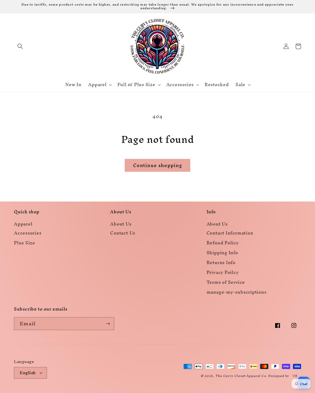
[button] (20, 46)
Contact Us (122, 234)
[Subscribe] (108, 323)
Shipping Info (222, 253)
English (28, 372)
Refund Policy (223, 243)
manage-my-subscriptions (237, 293)
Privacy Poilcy (223, 273)
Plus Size (24, 243)
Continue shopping (157, 165)
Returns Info (221, 263)
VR (295, 375)
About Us (120, 224)
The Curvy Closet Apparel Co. (241, 375)
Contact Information (230, 234)
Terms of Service (226, 283)
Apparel (23, 224)
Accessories (28, 234)
